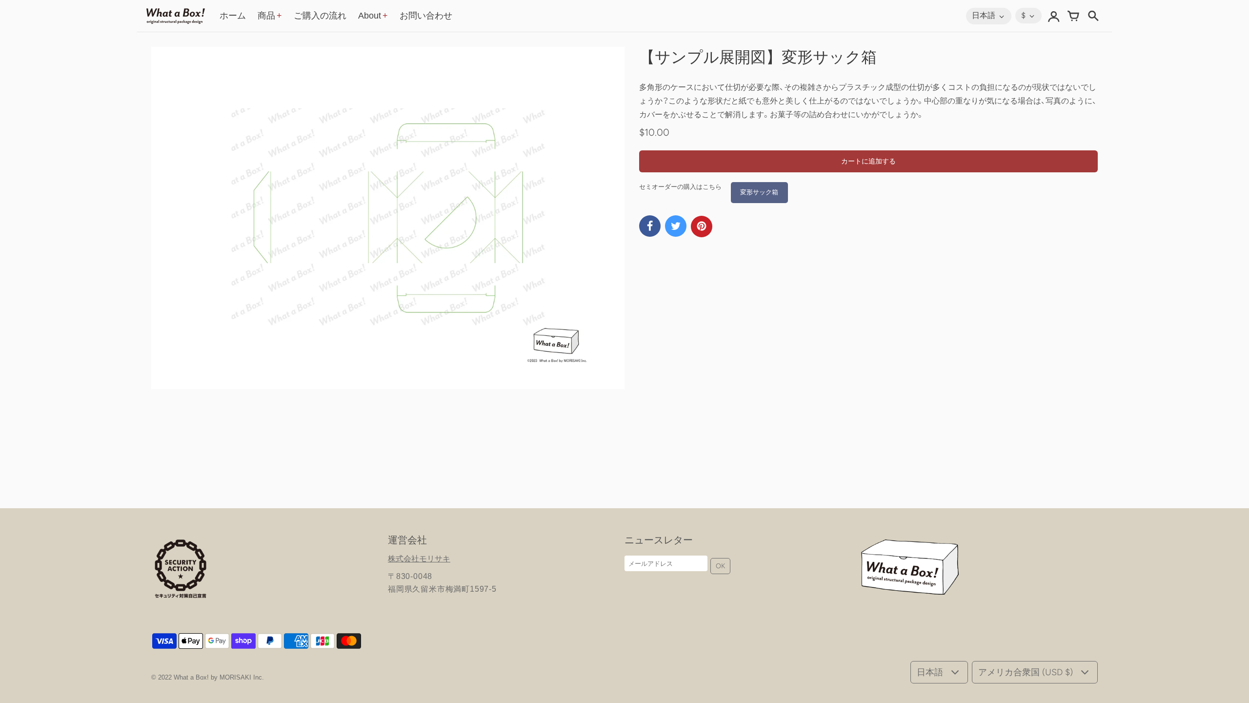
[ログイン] (1054, 16)
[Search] (1093, 16)
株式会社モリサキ (419, 559)
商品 (266, 16)
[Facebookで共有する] (650, 226)
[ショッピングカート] (1073, 16)
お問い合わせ (426, 16)
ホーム (233, 16)
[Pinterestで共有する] (701, 226)
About (369, 16)
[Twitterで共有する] (675, 226)
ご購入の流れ (320, 16)
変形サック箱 (759, 192)
